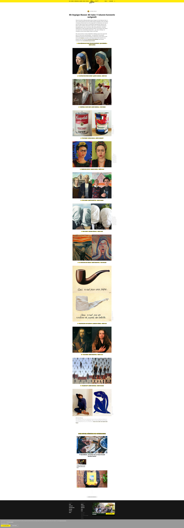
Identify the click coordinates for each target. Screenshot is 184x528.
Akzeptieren (14, 525)
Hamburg (82, 506)
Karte (70, 512)
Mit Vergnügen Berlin (92, 2)
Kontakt (82, 516)
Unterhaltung (71, 507)
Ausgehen (71, 506)
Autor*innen (83, 512)
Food (70, 504)
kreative (82, 38)
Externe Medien (10, 522)
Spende (104, 421)
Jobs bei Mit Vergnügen (84, 515)
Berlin (82, 504)
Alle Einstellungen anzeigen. (5, 523)
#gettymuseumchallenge (93, 39)
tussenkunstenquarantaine (89, 40)
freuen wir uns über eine (97, 421)
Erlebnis (70, 509)
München (82, 507)
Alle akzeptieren (6, 525)
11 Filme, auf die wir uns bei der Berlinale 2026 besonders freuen (81, 466)
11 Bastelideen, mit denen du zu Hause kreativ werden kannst (92, 455)
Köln (82, 509)
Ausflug (70, 510)
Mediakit (82, 518)
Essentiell (4, 522)
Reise (82, 510)
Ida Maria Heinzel (93, 11)
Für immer (111, 513)
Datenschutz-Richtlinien (62, 520)
